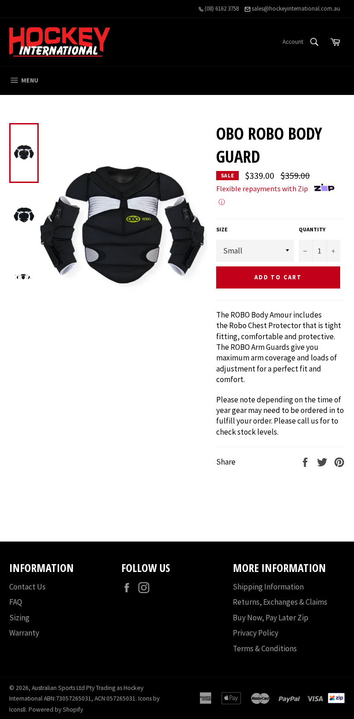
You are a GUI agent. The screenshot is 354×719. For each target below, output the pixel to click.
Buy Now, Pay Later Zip (270, 618)
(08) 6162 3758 (221, 8)
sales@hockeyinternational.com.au (295, 8)
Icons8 (17, 709)
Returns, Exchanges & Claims (280, 602)
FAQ (15, 602)
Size (222, 229)
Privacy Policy (255, 633)
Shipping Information (268, 587)
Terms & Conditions (265, 648)
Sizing (19, 618)
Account (293, 42)
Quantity (312, 229)
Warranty (24, 633)
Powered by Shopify (56, 709)
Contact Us (27, 587)
